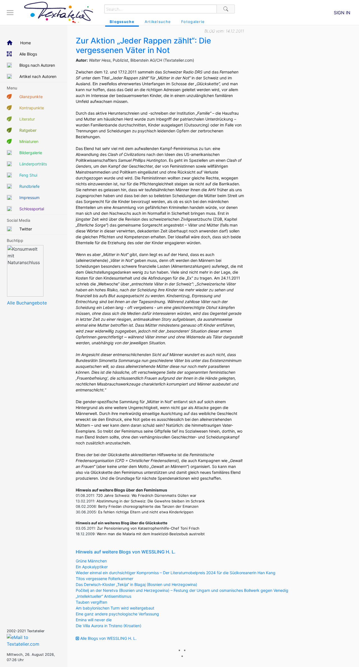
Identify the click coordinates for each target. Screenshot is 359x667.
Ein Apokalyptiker (92, 566)
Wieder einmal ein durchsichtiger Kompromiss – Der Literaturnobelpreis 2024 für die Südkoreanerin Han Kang (175, 572)
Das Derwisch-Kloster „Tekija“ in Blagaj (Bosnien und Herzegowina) (136, 584)
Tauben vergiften (91, 602)
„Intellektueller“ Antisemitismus (103, 596)
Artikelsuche (158, 21)
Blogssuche (122, 21)
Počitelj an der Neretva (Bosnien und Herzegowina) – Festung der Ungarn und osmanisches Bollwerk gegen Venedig (182, 590)
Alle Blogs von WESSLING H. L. (108, 638)
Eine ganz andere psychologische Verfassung (117, 613)
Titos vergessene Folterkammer (104, 578)
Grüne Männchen (91, 560)
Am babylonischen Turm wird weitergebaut (115, 608)
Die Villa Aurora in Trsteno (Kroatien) (108, 625)
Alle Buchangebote (27, 303)
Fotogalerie (193, 21)
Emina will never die (94, 619)
